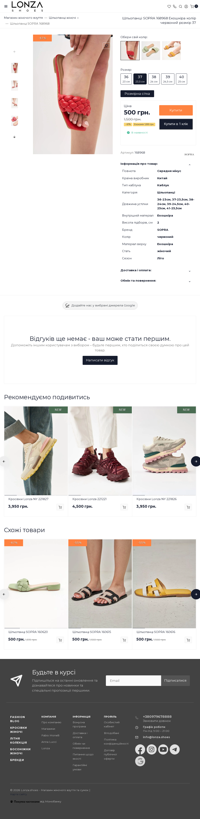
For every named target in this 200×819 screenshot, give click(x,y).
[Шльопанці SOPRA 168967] (150, 50)
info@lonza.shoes (156, 737)
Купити (176, 110)
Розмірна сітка (137, 94)
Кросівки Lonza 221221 (89, 499)
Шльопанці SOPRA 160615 (91, 632)
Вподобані (111, 733)
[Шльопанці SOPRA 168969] (171, 50)
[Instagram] (152, 749)
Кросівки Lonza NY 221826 (157, 499)
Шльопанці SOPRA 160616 (156, 632)
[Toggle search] (180, 6)
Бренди (17, 760)
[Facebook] (140, 749)
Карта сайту (18, 794)
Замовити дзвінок (157, 721)
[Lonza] (27, 6)
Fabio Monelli (50, 735)
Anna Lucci (48, 741)
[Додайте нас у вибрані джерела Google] (140, 761)
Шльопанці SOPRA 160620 (28, 632)
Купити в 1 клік (176, 124)
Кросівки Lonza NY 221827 (28, 499)
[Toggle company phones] (174, 6)
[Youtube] (163, 749)
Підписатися (175, 680)
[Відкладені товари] (169, 6)
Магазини (48, 728)
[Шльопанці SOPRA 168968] (130, 50)
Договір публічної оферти (110, 754)
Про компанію (51, 722)
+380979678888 (157, 717)
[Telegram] (175, 749)
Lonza (45, 748)
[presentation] (14, 52)
